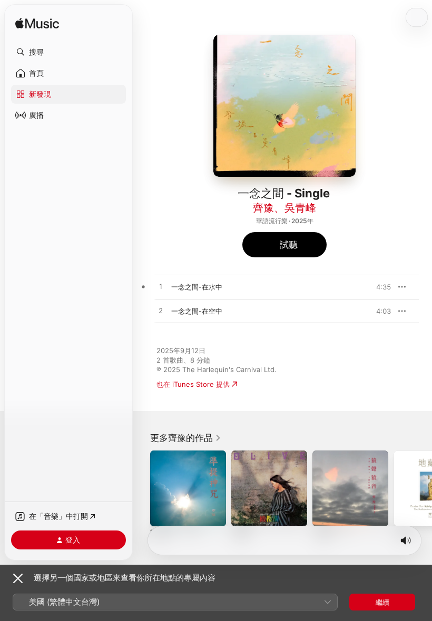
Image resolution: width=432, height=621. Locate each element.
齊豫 (263, 208)
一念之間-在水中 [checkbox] (196, 287)
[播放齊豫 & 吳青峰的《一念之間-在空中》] (160, 311)
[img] (37, 24)
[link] (185, 438)
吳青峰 (300, 208)
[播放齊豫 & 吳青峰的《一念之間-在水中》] (160, 287)
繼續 (382, 602)
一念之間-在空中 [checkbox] (196, 311)
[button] (68, 52)
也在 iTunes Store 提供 (193, 384)
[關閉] (18, 578)
